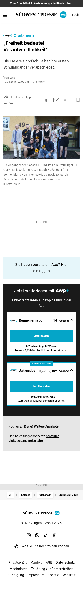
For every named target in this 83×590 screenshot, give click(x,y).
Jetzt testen (41, 335)
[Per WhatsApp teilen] (65, 100)
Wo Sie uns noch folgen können (45, 546)
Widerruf (69, 575)
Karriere (36, 562)
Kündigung (16, 575)
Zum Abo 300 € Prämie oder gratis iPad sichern (41, 3)
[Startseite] (10, 495)
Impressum (35, 575)
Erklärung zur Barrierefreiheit (52, 569)
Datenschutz (65, 562)
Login (76, 14)
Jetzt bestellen (41, 386)
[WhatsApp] (37, 535)
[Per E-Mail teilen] (56, 100)
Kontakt (53, 575)
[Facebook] (54, 535)
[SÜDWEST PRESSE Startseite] (41, 14)
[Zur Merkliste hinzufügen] (77, 100)
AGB (49, 562)
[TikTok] (45, 535)
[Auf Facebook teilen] (46, 100)
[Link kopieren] (38, 100)
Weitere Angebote (46, 426)
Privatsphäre (18, 562)
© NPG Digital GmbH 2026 (41, 523)
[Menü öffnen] (5, 15)
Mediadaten (18, 569)
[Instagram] (28, 535)
